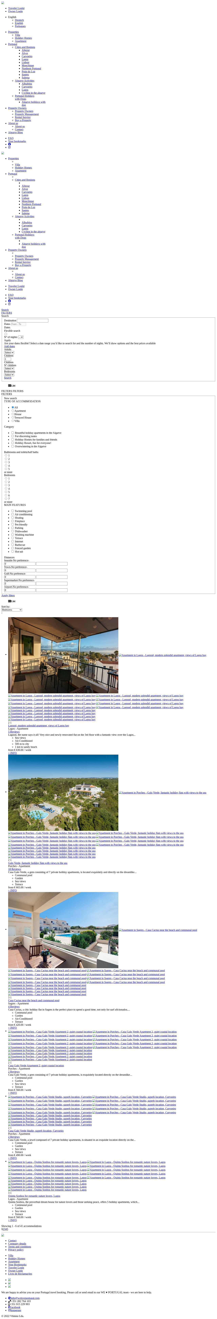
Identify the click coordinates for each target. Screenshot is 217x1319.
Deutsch (19, 20)
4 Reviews (13, 1006)
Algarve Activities (24, 216)
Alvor (25, 53)
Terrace (19, 538)
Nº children (10, 365)
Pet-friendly (21, 524)
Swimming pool (23, 511)
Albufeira (27, 83)
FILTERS (6, 312)
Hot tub (19, 551)
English (19, 23)
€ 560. (18, 1090)
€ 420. (18, 1024)
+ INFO (12, 753)
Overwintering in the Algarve (30, 446)
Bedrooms (9, 371)
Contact (19, 129)
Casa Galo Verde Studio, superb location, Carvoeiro (36, 1130)
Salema (25, 77)
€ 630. (18, 750)
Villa (17, 35)
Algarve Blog (15, 132)
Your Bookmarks (17, 1264)
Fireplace (20, 521)
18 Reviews (14, 869)
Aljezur (26, 50)
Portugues (20, 26)
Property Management (27, 114)
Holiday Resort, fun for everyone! (33, 443)
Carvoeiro (27, 56)
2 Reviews (13, 1071)
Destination (10, 320)
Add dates (9, 346)
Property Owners (17, 108)
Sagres (25, 74)
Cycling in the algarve (33, 92)
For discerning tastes (26, 436)
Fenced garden (23, 548)
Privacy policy (16, 1249)
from (10, 750)
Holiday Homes (23, 38)
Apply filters (8, 595)
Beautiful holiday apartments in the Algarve (38, 432)
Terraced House (22, 417)
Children (8, 355)
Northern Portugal (31, 68)
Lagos (25, 59)
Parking (19, 527)
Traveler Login (16, 8)
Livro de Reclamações (20, 1273)
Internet (19, 541)
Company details (17, 1243)
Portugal (12, 44)
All (16, 407)
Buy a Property (23, 120)
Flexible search (12, 330)
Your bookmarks (17, 141)
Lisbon (25, 62)
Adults (7, 349)
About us (13, 123)
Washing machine (24, 534)
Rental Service (23, 117)
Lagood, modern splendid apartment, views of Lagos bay (38, 725)
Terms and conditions (19, 1246)
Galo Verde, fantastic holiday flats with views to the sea (37, 863)
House (17, 414)
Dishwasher (21, 531)
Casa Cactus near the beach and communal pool (33, 1000)
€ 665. (18, 887)
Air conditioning (23, 514)
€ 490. (18, 1155)
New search (10, 398)
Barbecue (20, 544)
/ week (27, 750)
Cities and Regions (25, 179)
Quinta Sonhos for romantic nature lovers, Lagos (34, 1195)
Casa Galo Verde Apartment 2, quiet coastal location (36, 1065)
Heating (19, 517)
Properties (13, 31)
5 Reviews (13, 731)
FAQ (11, 138)
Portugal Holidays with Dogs (24, 236)
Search (5, 309)
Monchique (28, 65)
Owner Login (15, 11)
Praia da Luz (28, 71)
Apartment (20, 41)
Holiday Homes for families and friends (36, 439)
